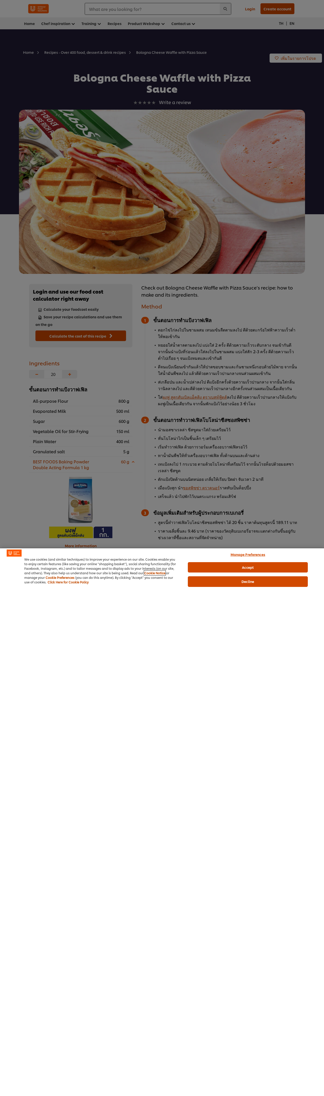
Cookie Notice (154, 573)
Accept (248, 567)
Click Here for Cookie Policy (68, 582)
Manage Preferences (248, 554)
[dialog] (162, 822)
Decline (247, 581)
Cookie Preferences (60, 577)
